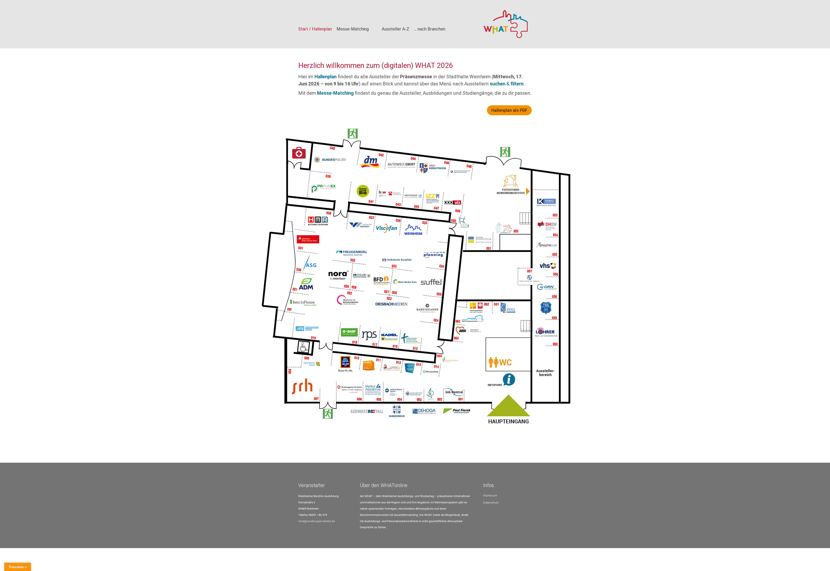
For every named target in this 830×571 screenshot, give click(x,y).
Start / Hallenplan (315, 29)
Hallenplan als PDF (509, 110)
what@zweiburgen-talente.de (316, 521)
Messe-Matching (353, 29)
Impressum (490, 495)
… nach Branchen (429, 29)
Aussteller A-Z (395, 29)
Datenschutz (491, 502)
